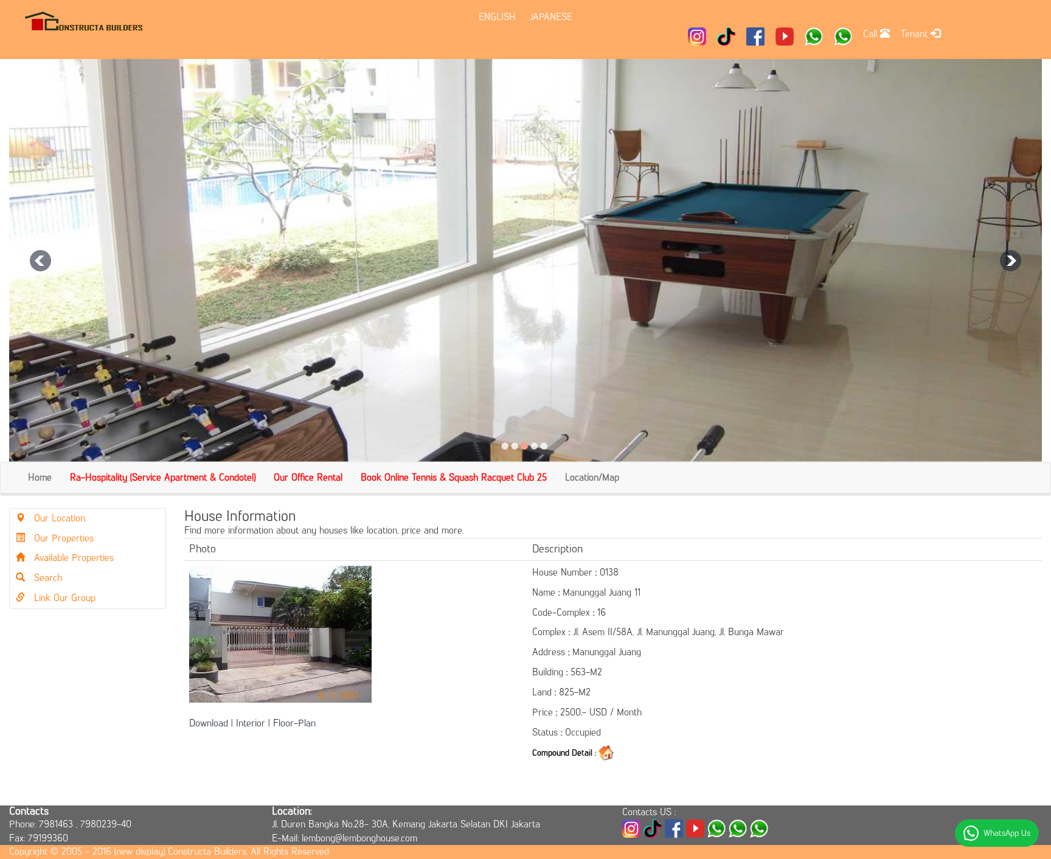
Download (208, 723)
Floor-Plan (294, 723)
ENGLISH (497, 17)
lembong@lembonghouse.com (359, 838)
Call (871, 34)
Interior (250, 723)
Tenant (916, 34)
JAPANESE (551, 17)
